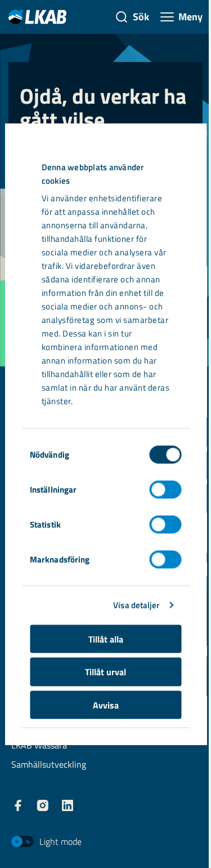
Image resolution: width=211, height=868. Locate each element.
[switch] (165, 489)
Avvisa (106, 704)
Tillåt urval (105, 672)
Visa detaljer (136, 605)
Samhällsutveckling (48, 765)
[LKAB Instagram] (43, 805)
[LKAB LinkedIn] (67, 805)
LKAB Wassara (39, 746)
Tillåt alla (105, 638)
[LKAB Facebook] (18, 805)
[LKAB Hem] (37, 17)
